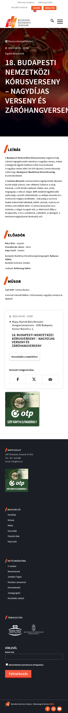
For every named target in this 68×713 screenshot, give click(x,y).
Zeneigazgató (14, 593)
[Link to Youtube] (59, 708)
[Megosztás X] (34, 379)
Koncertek (12, 531)
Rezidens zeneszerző (17, 582)
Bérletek (50, 8)
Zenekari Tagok (15, 576)
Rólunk (11, 520)
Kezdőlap (12, 514)
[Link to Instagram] (53, 708)
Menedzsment (14, 571)
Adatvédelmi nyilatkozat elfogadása (26, 665)
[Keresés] (50, 21)
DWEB (51, 704)
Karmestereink (14, 587)
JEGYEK (36, 8)
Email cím (10, 652)
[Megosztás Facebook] (18, 379)
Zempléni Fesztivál (19, 7)
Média (10, 525)
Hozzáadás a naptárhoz (24, 356)
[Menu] (58, 21)
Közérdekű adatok (16, 598)
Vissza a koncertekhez (20, 41)
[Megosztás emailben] (50, 379)
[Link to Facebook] (47, 708)
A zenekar (12, 566)
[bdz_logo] (28, 21)
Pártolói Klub (13, 536)
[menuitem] (26, 2)
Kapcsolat (12, 541)
